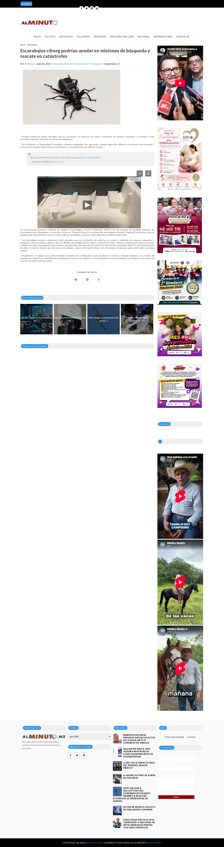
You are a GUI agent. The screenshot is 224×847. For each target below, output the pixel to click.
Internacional (163, 36)
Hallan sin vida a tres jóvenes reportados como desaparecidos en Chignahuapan (138, 753)
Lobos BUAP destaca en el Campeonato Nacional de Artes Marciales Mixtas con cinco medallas (139, 824)
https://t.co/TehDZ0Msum (90, 157)
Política (50, 36)
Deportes (100, 36)
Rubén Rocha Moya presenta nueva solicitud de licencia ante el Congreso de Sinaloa (139, 739)
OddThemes (155, 842)
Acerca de (183, 36)
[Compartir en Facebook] (99, 279)
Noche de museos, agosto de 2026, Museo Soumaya (139, 808)
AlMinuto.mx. (95, 842)
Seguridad (66, 36)
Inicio (37, 36)
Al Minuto (30, 63)
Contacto (191, 737)
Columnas (83, 36)
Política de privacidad (174, 737)
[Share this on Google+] (87, 279)
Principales (32, 45)
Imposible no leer (122, 36)
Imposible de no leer (63, 63)
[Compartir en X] (76, 279)
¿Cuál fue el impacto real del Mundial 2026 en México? (139, 765)
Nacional (144, 36)
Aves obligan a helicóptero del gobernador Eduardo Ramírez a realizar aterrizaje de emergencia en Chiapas (132, 794)
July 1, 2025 (59, 161)
